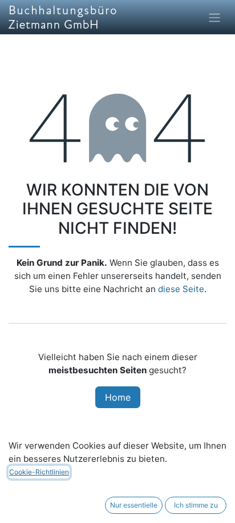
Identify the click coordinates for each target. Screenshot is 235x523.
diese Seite (181, 289)
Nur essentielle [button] (133, 505)
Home (118, 397)
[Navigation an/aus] (214, 17)
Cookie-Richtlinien (39, 472)
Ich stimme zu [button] (196, 505)
